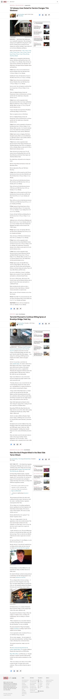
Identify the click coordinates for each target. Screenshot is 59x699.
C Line (28, 52)
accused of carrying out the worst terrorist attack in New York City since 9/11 (20, 348)
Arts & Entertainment (25, 680)
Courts (17, 314)
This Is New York (32, 690)
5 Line (14, 52)
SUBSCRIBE (41, 691)
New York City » (37, 352)
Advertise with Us (49, 681)
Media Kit (47, 687)
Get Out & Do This (33, 686)
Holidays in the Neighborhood (34, 692)
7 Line (21, 52)
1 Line (23, 50)
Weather (23, 695)
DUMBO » (35, 468)
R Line (27, 54)
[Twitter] (38, 680)
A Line (24, 52)
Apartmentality (32, 684)
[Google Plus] (38, 684)
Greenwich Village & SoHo (16, 449)
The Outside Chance (33, 681)
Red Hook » (36, 345)
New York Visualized (33, 683)
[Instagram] (38, 686)
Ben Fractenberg (21, 14)
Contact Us (47, 683)
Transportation (27, 5)
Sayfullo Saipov (16, 363)
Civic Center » (36, 30)
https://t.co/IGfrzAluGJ (16, 490)
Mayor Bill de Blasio (14, 653)
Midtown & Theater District (17, 5)
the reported (22, 548)
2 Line (26, 50)
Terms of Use (5, 693)
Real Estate (23, 690)
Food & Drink (24, 684)
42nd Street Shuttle (14, 55)
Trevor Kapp (20, 458)
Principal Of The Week (33, 689)
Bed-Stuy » (36, 42)
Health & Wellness (25, 686)
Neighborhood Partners (49, 680)
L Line (20, 54)
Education (23, 683)
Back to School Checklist (34, 680)
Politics (23, 689)
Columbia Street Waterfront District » (38, 37)
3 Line (29, 50)
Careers (47, 686)
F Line (17, 54)
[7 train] (21, 27)
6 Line (18, 52)
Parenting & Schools (25, 687)
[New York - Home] (6, 1)
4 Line (11, 52)
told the (20, 577)
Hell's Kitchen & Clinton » (38, 339)
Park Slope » (36, 25)
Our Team (47, 684)
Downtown (12, 314)
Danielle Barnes (28, 458)
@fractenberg (20, 15)
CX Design (16, 628)
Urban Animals (24, 693)
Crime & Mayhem (22, 314)
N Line (24, 54)
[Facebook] (38, 681)
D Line (13, 54)
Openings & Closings (33, 687)
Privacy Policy (10, 693)
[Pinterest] (38, 683)
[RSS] (38, 687)
